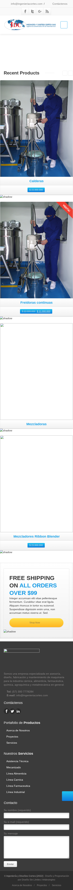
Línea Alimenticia (16, 773)
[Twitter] (32, 11)
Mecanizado (13, 767)
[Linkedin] (18, 711)
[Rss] (47, 11)
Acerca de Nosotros (18, 730)
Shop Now (35, 622)
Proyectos (12, 736)
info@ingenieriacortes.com (26, 3)
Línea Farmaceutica (18, 785)
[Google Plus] (40, 11)
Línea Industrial (15, 792)
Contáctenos (59, 3)
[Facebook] (25, 11)
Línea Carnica (14, 779)
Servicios (11, 742)
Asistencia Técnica (17, 761)
